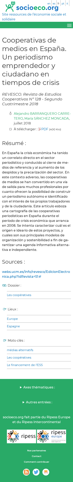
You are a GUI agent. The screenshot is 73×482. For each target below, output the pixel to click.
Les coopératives (19, 295)
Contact (36, 456)
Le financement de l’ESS (25, 365)
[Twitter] (36, 472)
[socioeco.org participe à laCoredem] (45, 472)
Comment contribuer (36, 461)
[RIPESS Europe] (51, 436)
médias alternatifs (20, 350)
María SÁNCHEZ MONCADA (46, 118)
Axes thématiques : (39, 387)
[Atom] (26, 472)
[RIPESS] (21, 436)
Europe (12, 319)
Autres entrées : (39, 402)
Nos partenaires (36, 450)
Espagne (13, 326)
